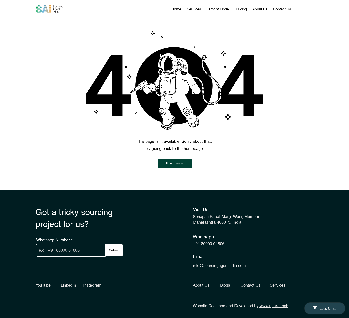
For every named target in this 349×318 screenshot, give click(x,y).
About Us (201, 285)
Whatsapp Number (53, 240)
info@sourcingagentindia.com (219, 265)
